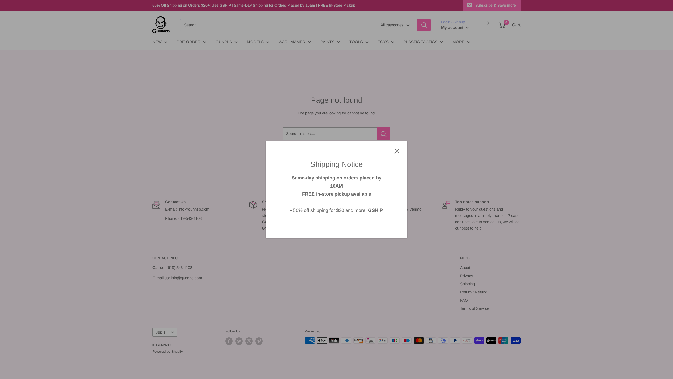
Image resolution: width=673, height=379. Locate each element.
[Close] (397, 150)
